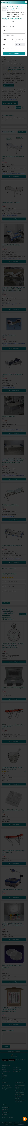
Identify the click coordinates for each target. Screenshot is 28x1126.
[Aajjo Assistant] (25, 1119)
